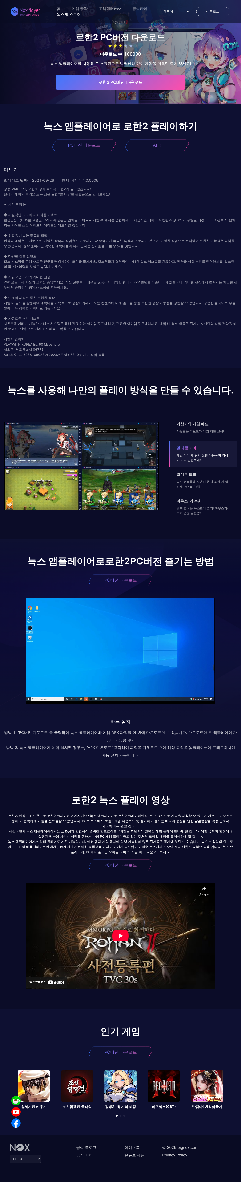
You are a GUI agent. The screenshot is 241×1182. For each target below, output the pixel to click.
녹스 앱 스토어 (69, 14)
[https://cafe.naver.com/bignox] (16, 1100)
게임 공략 (80, 8)
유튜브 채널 (135, 1155)
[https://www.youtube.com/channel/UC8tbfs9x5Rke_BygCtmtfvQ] (16, 1112)
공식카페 (139, 8)
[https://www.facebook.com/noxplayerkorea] (16, 1123)
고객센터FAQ (110, 8)
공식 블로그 (86, 1147)
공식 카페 (84, 1155)
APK (157, 145)
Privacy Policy (174, 1155)
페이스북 (132, 1147)
